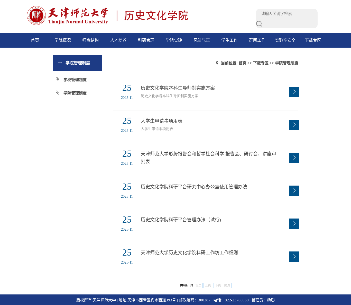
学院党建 (174, 40)
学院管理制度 (75, 93)
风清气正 (201, 40)
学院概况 (62, 40)
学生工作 (229, 40)
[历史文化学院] (129, 24)
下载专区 (313, 40)
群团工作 (257, 40)
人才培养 (118, 40)
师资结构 (90, 40)
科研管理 (146, 40)
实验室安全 (285, 40)
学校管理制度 (75, 80)
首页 (35, 40)
